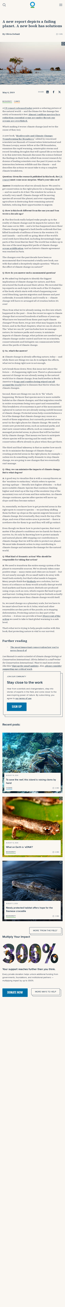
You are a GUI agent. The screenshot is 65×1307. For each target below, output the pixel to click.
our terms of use (23, 698)
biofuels (31, 581)
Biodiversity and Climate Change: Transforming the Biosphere (27, 137)
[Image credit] (63, 44)
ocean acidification (12, 248)
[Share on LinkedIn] (47, 92)
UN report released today (18, 108)
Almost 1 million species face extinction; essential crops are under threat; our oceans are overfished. (31, 117)
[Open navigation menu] (61, 5)
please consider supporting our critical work (32, 667)
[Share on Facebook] (53, 92)
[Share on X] (60, 92)
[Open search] (4, 5)
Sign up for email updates (25, 665)
